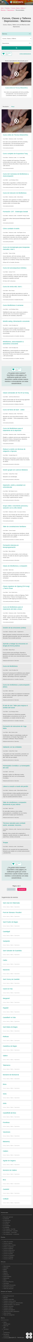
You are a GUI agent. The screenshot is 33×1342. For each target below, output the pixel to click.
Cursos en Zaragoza (8, 1255)
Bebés (5, 1269)
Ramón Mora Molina (21, 434)
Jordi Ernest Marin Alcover (14, 396)
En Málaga (6, 1227)
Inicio (2, 8)
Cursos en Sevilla (8, 1253)
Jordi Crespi (11, 771)
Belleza (5, 1271)
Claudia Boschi (20, 631)
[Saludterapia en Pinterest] (30, 1337)
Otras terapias (7, 1313)
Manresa (3, 10)
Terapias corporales (8, 1299)
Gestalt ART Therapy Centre (23, 215)
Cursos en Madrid (8, 1248)
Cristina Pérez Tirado (13, 473)
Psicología (6, 1283)
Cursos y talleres (7, 1243)
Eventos (7, 8)
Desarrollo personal (8, 1296)
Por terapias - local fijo (9, 1229)
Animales (5, 1268)
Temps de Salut (12, 253)
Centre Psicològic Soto (13, 325)
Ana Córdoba (20, 138)
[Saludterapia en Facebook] (27, 1334)
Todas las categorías (8, 1315)
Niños (4, 1280)
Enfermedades (7, 1276)
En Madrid (6, 1218)
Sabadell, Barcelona (19, 299)
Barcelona (13, 281)
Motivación (6, 1278)
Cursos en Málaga (8, 1257)
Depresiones (10, 10)
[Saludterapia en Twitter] (30, 1334)
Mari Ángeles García (21, 232)
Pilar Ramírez (20, 413)
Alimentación (6, 1266)
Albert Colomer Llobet (13, 732)
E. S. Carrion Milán (21, 157)
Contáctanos (6, 1337)
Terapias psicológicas (9, 1309)
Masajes (5, 1297)
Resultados (6, 106)
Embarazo (6, 1274)
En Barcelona (7, 1220)
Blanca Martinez (12, 551)
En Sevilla (6, 1224)
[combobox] (16, 34)
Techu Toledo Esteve (13, 592)
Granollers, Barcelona (19, 187)
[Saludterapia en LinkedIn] (27, 1337)
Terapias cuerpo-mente (9, 1301)
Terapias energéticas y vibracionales (13, 1302)
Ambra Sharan (20, 196)
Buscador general (8, 1217)
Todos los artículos (8, 1288)
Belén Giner (11, 569)
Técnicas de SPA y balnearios (11, 1311)
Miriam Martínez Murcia (22, 790)
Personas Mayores (8, 1281)
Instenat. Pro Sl (12, 271)
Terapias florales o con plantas (11, 1304)
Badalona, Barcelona (19, 404)
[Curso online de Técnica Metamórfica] (16, 121)
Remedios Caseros (8, 1286)
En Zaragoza (6, 1225)
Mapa (12, 106)
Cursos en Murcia (8, 1258)
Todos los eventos (8, 1241)
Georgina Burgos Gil (13, 455)
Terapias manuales (8, 1306)
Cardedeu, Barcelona (19, 539)
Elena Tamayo (12, 290)
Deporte (5, 1273)
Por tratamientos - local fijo (10, 1230)
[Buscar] (16, 48)
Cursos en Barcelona (9, 1250)
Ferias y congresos (8, 1246)
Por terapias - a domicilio (10, 1232)
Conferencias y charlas (9, 1245)
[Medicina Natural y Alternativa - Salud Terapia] (16, 2)
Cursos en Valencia (8, 1252)
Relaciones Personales (9, 1285)
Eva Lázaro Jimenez (21, 511)
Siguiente (21, 889)
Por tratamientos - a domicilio (11, 1234)
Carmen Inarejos (12, 530)
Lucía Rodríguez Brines (13, 179)
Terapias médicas (8, 1308)
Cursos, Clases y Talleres (18, 8)
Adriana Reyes (12, 649)
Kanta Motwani (20, 846)
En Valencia (6, 1222)
